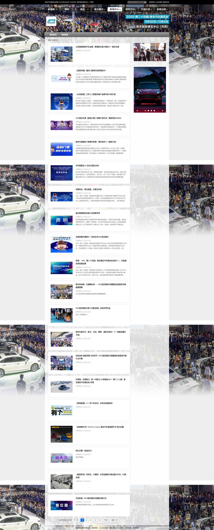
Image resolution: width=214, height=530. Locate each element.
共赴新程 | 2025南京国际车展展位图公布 (91, 498)
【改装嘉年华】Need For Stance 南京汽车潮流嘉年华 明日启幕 (100, 427)
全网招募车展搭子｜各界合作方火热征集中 (92, 237)
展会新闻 (53, 35)
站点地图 (159, 2)
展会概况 (99, 9)
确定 (144, 2)
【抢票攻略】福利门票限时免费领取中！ (91, 71)
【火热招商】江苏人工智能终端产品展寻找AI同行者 (96, 94)
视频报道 (64, 35)
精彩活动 (130, 9)
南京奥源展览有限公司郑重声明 (88, 213)
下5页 (106, 520)
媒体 (68, 9)
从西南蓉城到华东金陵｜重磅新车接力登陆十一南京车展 (97, 47)
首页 (49, 40)
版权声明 (166, 2)
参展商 (52, 9)
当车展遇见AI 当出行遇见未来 (87, 166)
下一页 (76, 520)
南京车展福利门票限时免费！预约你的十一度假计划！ (96, 142)
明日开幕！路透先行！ (84, 451)
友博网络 (136, 528)
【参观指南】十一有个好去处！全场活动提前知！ (95, 403)
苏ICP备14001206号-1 (117, 528)
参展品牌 (162, 9)
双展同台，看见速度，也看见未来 (89, 189)
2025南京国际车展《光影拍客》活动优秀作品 (93, 308)
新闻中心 (115, 9)
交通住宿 (146, 9)
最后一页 (115, 520)
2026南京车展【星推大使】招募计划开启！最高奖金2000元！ (99, 118)
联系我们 (152, 2)
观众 (83, 9)
